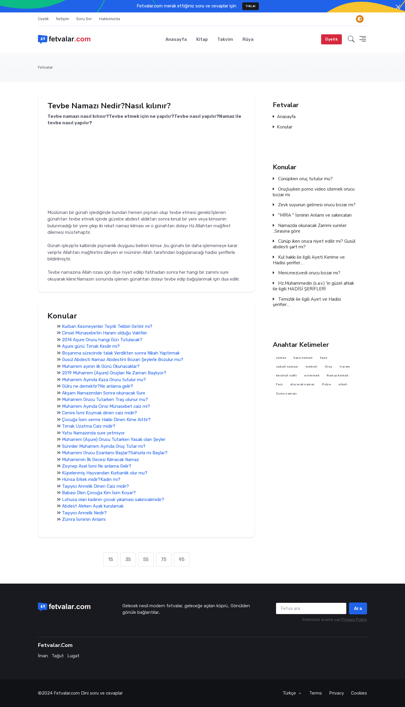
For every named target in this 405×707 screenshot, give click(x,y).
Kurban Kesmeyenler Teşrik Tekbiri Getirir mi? (107, 326)
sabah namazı (287, 366)
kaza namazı (303, 357)
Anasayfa (176, 39)
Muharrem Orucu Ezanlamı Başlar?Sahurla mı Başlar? (115, 452)
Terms (315, 693)
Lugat (73, 655)
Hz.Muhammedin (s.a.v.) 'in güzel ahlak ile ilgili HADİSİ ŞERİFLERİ (313, 286)
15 (110, 559)
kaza (323, 357)
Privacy (336, 693)
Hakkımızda (109, 19)
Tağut (58, 655)
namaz (281, 357)
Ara (358, 608)
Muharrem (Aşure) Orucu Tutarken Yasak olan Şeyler (113, 439)
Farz (279, 384)
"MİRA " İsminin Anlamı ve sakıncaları (314, 215)
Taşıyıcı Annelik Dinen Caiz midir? (95, 486)
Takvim (225, 39)
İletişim (62, 19)
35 (128, 559)
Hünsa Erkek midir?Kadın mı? (91, 479)
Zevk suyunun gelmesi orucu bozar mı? (316, 205)
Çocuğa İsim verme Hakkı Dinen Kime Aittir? (106, 419)
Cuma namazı (286, 393)
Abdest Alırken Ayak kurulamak (93, 506)
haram (345, 366)
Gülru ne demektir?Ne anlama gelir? (97, 386)
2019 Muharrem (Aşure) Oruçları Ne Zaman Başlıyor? (114, 373)
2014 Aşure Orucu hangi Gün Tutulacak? (102, 339)
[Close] (398, 7)
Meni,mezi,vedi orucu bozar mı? (308, 273)
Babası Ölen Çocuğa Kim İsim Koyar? (99, 492)
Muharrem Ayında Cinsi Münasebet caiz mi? (106, 406)
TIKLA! (250, 6)
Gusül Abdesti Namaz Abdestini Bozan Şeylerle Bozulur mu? (122, 359)
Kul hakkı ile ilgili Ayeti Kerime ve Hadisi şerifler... (309, 260)
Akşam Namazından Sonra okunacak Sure (103, 393)
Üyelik (43, 19)
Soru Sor (84, 19)
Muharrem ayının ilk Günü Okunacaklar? (101, 366)
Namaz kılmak (337, 375)
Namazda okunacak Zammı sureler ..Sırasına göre (310, 228)
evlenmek (311, 375)
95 (181, 559)
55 (146, 559)
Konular (284, 127)
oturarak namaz (302, 384)
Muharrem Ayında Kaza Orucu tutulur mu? (104, 379)
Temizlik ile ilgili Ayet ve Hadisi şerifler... (307, 302)
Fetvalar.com (67, 693)
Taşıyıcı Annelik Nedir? (84, 513)
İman (43, 655)
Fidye (326, 384)
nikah (343, 384)
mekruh (312, 366)
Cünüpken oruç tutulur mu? (305, 179)
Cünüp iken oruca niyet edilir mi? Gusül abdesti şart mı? (314, 244)
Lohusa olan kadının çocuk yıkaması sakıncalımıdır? (113, 499)
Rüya (248, 39)
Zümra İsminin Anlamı (84, 519)
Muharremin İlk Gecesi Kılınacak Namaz (100, 459)
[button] (351, 39)
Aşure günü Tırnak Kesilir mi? (91, 346)
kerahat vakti (286, 375)
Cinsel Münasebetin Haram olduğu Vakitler (104, 333)
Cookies (359, 693)
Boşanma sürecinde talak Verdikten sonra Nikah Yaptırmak (121, 353)
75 (163, 559)
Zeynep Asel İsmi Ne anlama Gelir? (96, 466)
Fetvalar (45, 67)
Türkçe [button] (290, 693)
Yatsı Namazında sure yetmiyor (93, 433)
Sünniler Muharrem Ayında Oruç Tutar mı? (104, 446)
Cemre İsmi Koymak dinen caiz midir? (99, 412)
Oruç (328, 366)
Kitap (202, 39)
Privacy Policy (354, 619)
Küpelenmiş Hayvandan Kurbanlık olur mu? (104, 473)
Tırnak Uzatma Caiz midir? (88, 426)
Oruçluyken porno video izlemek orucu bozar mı (314, 192)
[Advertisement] (146, 167)
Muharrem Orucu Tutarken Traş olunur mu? (105, 399)
